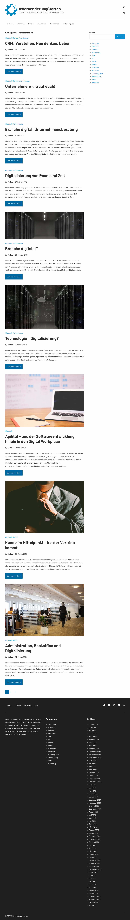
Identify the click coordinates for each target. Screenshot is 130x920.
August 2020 (93, 812)
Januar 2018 (93, 893)
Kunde (15, 38)
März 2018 (92, 887)
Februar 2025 (94, 739)
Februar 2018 (94, 890)
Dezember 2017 (94, 896)
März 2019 (92, 851)
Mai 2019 (92, 845)
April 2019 (92, 848)
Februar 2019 (94, 854)
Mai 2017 (92, 905)
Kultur (15, 640)
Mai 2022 (92, 764)
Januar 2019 (93, 857)
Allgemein (8, 38)
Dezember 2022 (95, 752)
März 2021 (92, 791)
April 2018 (92, 884)
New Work (95, 67)
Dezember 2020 (95, 800)
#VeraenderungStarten (40, 8)
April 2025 (92, 733)
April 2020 (92, 824)
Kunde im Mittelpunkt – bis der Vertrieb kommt (40, 545)
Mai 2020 (92, 821)
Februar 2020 (94, 830)
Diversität (95, 46)
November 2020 (95, 803)
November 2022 (95, 755)
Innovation (96, 52)
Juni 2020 (92, 818)
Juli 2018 (92, 875)
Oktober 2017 (94, 902)
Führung (16, 81)
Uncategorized (97, 73)
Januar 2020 (93, 833)
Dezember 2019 (94, 836)
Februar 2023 (94, 749)
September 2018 (95, 869)
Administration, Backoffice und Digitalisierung (33, 648)
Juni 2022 (92, 761)
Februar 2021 (94, 794)
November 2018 (94, 863)
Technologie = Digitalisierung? (32, 338)
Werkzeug (95, 83)
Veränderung (23, 38)
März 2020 (93, 827)
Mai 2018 (92, 881)
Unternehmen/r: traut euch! (30, 86)
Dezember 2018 (94, 860)
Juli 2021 (92, 785)
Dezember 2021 (94, 779)
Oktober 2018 (94, 866)
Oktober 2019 (94, 842)
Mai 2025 (92, 730)
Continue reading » (14, 71)
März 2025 (93, 736)
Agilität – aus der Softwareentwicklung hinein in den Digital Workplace (40, 439)
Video (94, 79)
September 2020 (95, 809)
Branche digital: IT (21, 248)
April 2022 (92, 767)
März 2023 (93, 745)
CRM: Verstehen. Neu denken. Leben (37, 43)
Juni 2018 (92, 878)
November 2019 (94, 839)
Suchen (92, 33)
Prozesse (95, 70)
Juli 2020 (92, 815)
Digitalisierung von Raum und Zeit (35, 175)
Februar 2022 (94, 773)
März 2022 (93, 770)
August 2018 (93, 872)
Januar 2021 (93, 797)
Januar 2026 (93, 724)
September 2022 (95, 758)
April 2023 (92, 743)
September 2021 (95, 782)
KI (92, 58)
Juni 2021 (92, 788)
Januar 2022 (93, 776)
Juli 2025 (92, 727)
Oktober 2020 (94, 806)
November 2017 (94, 899)
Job (93, 55)
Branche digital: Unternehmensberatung (41, 129)
